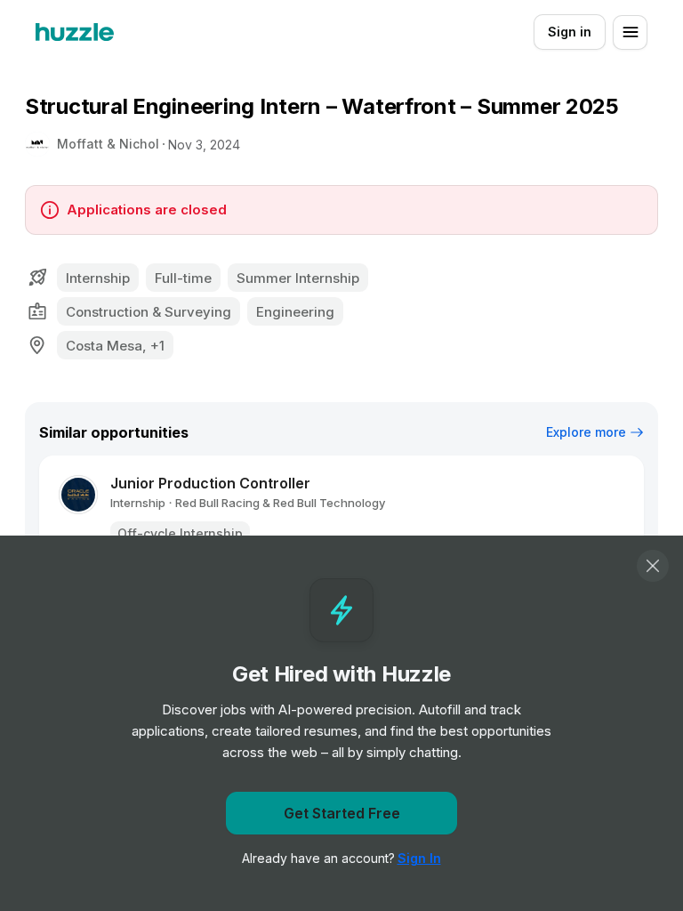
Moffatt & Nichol (108, 143)
